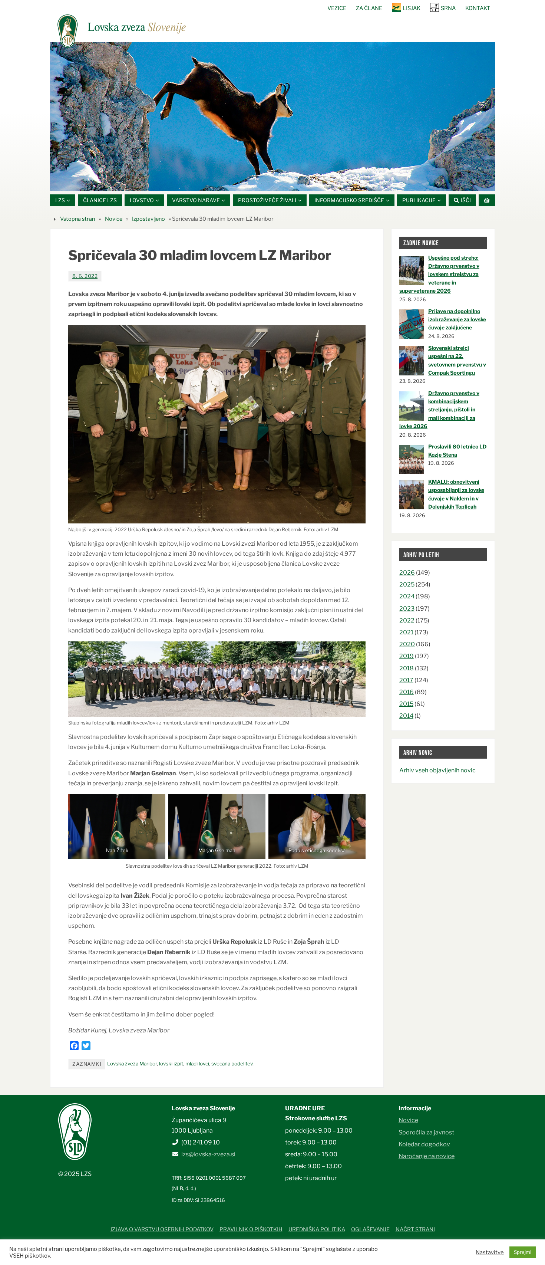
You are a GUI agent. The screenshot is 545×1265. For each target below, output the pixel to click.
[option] (272, 116)
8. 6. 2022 (85, 276)
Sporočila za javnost (426, 1132)
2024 (406, 596)
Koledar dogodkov (424, 1144)
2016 (406, 692)
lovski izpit (171, 1064)
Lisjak (411, 8)
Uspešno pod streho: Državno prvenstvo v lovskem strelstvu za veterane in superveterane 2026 (439, 274)
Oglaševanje (370, 1229)
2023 (406, 608)
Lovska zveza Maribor (132, 1064)
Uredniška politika (316, 1229)
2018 (406, 668)
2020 (407, 644)
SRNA (448, 8)
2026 (407, 572)
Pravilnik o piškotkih (251, 1229)
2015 (406, 703)
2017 (406, 680)
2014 (406, 715)
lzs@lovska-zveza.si (208, 1154)
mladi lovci (197, 1064)
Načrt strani (415, 1229)
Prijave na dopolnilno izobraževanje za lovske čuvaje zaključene (457, 319)
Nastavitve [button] (490, 1252)
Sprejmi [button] (522, 1252)
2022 (406, 620)
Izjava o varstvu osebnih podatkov (162, 1229)
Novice (113, 219)
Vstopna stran (77, 219)
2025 (406, 584)
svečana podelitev (231, 1064)
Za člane (369, 8)
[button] (250, 181)
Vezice (336, 8)
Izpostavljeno (148, 219)
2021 (406, 632)
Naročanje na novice (427, 1156)
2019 (406, 656)
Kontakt (477, 8)
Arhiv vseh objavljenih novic (437, 770)
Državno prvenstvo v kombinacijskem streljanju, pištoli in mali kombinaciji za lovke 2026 (439, 410)
